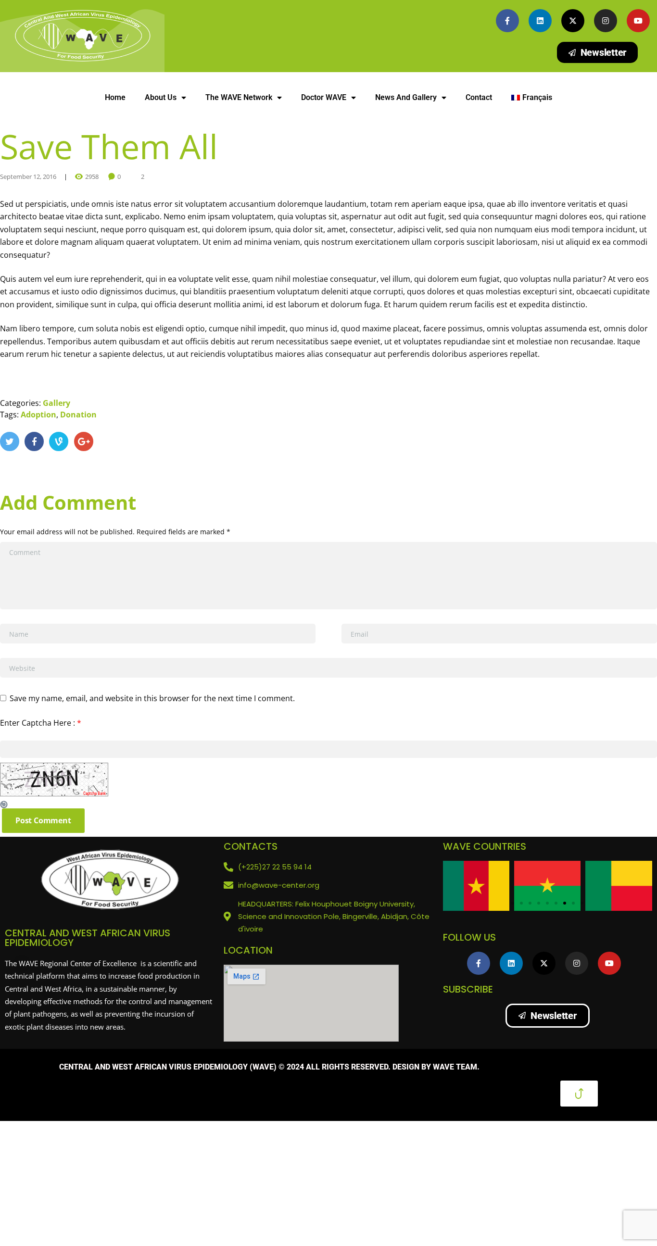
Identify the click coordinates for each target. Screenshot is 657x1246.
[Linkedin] (540, 20)
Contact (479, 97)
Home (115, 97)
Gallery (56, 403)
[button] (512, 903)
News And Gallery (406, 97)
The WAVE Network (238, 97)
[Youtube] (638, 20)
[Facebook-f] (507, 20)
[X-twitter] (572, 20)
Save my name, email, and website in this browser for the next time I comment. (152, 698)
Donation (78, 414)
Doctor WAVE (323, 97)
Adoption (38, 414)
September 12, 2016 (28, 176)
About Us (161, 97)
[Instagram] (605, 20)
